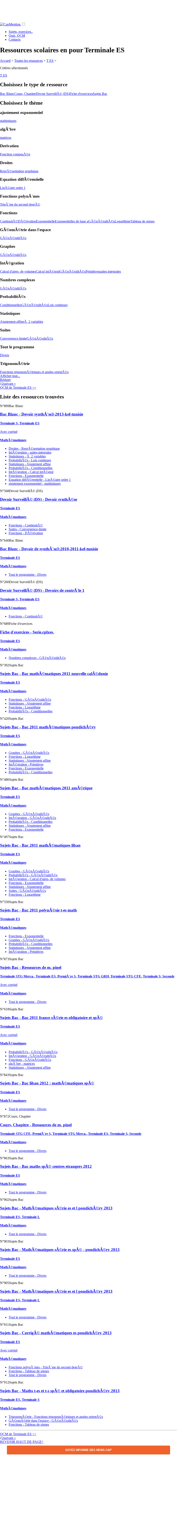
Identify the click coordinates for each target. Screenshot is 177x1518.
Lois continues (58, 305)
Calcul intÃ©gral (47, 271)
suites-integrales (110, 271)
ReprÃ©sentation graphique (19, 171)
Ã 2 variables (33, 321)
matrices (5, 137)
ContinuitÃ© (9, 221)
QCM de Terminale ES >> (18, 387)
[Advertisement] (88, 9)
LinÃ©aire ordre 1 (12, 188)
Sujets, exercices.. (21, 32)
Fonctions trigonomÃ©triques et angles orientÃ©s (34, 372)
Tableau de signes (142, 221)
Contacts (15, 39)
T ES (50, 60)
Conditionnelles (10, 305)
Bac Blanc (7, 94)
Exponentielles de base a (71, 221)
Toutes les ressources (28, 60)
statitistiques (8, 121)
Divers (4, 355)
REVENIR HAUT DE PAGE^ (21, 1442)
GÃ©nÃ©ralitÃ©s (101, 221)
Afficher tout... (10, 376)
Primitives (92, 271)
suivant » (9, 383)
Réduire (5, 380)
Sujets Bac (100, 94)
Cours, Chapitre (25, 94)
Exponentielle (45, 221)
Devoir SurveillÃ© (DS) (53, 94)
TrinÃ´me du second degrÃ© (20, 204)
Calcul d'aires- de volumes (18, 271)
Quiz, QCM (17, 35)
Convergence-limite (13, 338)
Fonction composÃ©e (15, 154)
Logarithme (122, 221)
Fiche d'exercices (81, 94)
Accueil (5, 60)
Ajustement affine (12, 321)
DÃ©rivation (27, 221)
